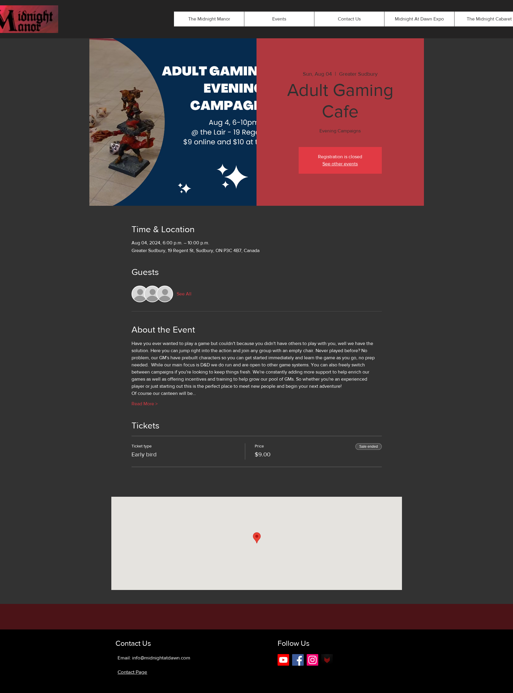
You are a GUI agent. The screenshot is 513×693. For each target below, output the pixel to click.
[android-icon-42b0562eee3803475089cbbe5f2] (327, 660)
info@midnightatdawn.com (161, 657)
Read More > (145, 403)
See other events (340, 163)
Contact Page (132, 672)
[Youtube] (283, 660)
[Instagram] (312, 660)
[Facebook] (298, 660)
